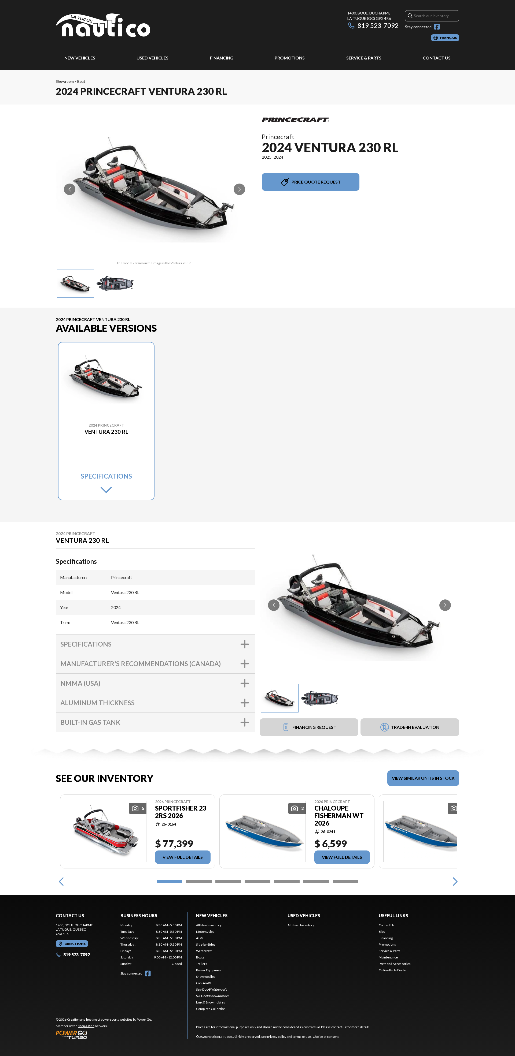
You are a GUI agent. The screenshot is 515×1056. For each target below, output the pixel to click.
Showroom (65, 81)
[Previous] (61, 881)
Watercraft (204, 951)
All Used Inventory (301, 925)
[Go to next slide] (239, 189)
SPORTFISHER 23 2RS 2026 (181, 811)
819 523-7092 (378, 25)
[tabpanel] (151, 944)
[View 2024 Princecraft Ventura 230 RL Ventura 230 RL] (75, 284)
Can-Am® (203, 983)
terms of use (302, 1037)
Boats (200, 957)
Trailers (201, 964)
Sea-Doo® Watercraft (211, 989)
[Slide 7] (345, 881)
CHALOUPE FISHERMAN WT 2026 (339, 815)
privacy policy (276, 1037)
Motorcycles (205, 932)
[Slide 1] (169, 881)
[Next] (453, 881)
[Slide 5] (287, 881)
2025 (266, 156)
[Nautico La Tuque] (103, 26)
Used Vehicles (152, 57)
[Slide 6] (316, 881)
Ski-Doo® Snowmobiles (213, 996)
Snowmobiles (205, 977)
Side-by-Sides (205, 944)
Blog (382, 932)
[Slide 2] (198, 881)
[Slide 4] (257, 881)
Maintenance (388, 957)
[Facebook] (437, 27)
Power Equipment (209, 970)
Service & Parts (363, 57)
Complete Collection (211, 1009)
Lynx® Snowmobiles (210, 1002)
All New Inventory (209, 925)
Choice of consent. (326, 1037)
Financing (221, 57)
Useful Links (393, 915)
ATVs (199, 938)
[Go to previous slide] (69, 189)
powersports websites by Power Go (126, 1019)
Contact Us (437, 57)
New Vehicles (79, 57)
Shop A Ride (86, 1026)
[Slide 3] (228, 881)
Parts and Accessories (395, 964)
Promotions (290, 57)
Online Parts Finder (393, 970)
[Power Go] (104, 1034)
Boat (81, 81)
